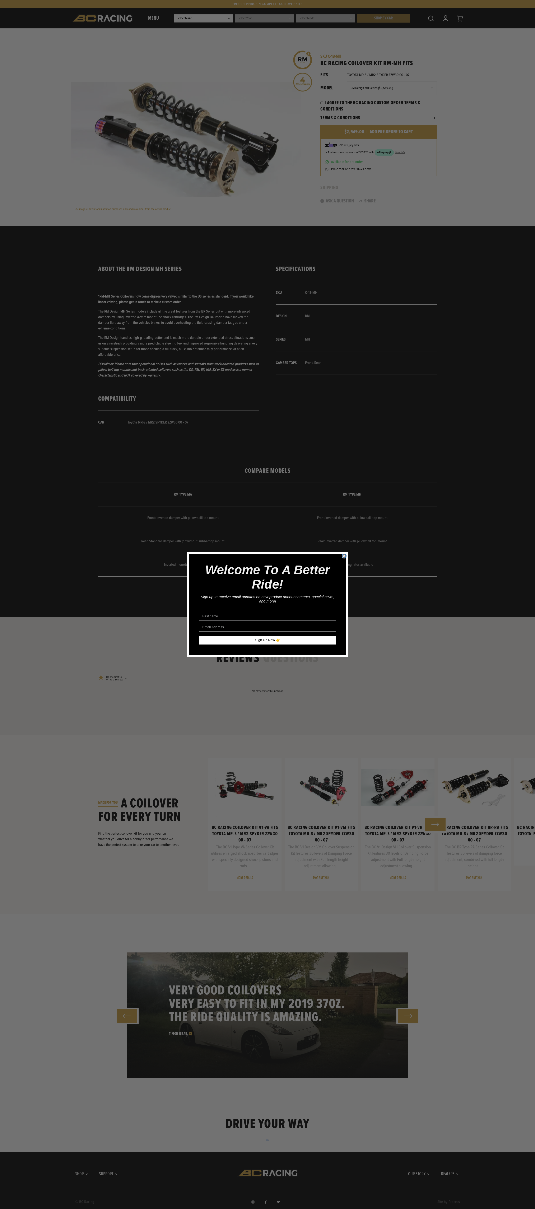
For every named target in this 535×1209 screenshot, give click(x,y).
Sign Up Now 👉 (267, 640)
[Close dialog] (344, 556)
